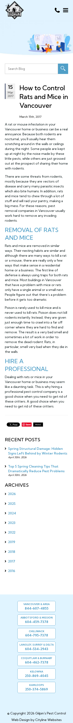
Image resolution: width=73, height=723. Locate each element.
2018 (11, 552)
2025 (12, 504)
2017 (11, 561)
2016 (11, 571)
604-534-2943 (36, 649)
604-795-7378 (36, 635)
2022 (11, 532)
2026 (12, 494)
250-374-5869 (36, 689)
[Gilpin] (34, 701)
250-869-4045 (36, 676)
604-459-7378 (36, 622)
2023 (11, 523)
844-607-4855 (36, 608)
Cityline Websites (48, 720)
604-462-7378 (36, 662)
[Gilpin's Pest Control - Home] (14, 10)
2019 (11, 542)
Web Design (20, 720)
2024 (12, 513)
